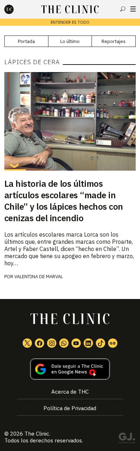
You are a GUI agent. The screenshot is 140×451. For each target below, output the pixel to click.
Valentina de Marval (38, 277)
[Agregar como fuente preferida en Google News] (70, 369)
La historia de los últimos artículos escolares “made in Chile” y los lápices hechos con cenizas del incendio (63, 201)
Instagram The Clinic (51, 343)
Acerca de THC (70, 391)
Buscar (122, 8)
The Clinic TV (76, 343)
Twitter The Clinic (27, 343)
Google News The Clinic (112, 343)
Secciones (133, 8)
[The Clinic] (15, 9)
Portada (26, 41)
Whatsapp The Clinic (64, 343)
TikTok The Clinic (100, 343)
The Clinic (36, 433)
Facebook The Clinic (39, 343)
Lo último (70, 41)
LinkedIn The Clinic (88, 343)
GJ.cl (127, 439)
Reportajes (114, 41)
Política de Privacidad (69, 408)
